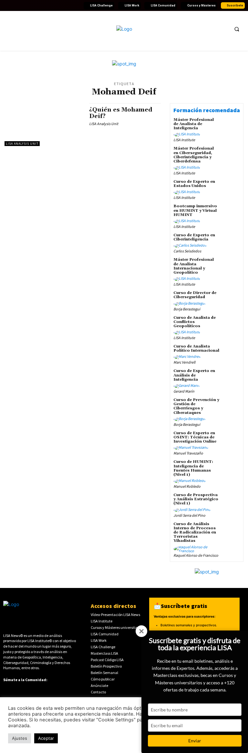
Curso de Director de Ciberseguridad (194, 294)
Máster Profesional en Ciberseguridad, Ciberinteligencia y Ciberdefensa (193, 155)
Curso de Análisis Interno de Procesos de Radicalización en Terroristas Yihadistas (194, 532)
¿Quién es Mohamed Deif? (120, 113)
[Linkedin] (22, 5)
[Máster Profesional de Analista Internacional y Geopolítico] (231, 266)
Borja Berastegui (186, 309)
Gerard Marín (183, 391)
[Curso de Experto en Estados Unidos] (231, 188)
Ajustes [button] (19, 738)
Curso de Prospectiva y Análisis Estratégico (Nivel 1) (195, 499)
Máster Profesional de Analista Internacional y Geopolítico (193, 266)
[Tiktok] (45, 5)
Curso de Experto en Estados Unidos (194, 183)
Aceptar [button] (46, 738)
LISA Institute (184, 139)
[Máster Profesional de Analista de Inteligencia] (231, 126)
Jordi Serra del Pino (189, 515)
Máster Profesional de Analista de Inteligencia (193, 124)
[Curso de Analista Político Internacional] (231, 353)
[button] (237, 29)
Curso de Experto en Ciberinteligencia (194, 237)
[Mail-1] (76, 5)
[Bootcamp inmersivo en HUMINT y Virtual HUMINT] (231, 212)
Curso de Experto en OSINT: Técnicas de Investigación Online (194, 437)
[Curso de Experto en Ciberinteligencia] (231, 241)
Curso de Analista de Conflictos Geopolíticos (194, 321)
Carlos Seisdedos (187, 251)
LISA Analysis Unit (22, 144)
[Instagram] (37, 5)
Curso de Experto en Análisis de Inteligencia (194, 375)
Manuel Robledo (187, 486)
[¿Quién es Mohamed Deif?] (44, 124)
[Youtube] (30, 5)
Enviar (194, 740)
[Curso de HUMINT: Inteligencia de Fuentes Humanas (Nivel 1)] (231, 468)
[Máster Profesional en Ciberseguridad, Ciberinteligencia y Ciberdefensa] (231, 155)
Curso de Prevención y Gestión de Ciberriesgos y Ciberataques (196, 406)
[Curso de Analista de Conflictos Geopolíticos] (231, 324)
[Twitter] (14, 5)
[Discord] (53, 5)
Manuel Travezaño (188, 453)
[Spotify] (61, 5)
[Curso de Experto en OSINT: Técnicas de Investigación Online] (231, 439)
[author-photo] (187, 134)
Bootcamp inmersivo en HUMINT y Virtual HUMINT (195, 210)
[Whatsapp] (68, 5)
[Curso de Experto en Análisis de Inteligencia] (231, 377)
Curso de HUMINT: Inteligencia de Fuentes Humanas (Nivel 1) (193, 468)
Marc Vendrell (184, 362)
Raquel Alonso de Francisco (195, 555)
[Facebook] (6, 5)
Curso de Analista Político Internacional (196, 348)
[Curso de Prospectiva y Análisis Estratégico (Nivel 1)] (231, 501)
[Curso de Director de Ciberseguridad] (231, 299)
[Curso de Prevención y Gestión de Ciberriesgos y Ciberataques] (231, 406)
